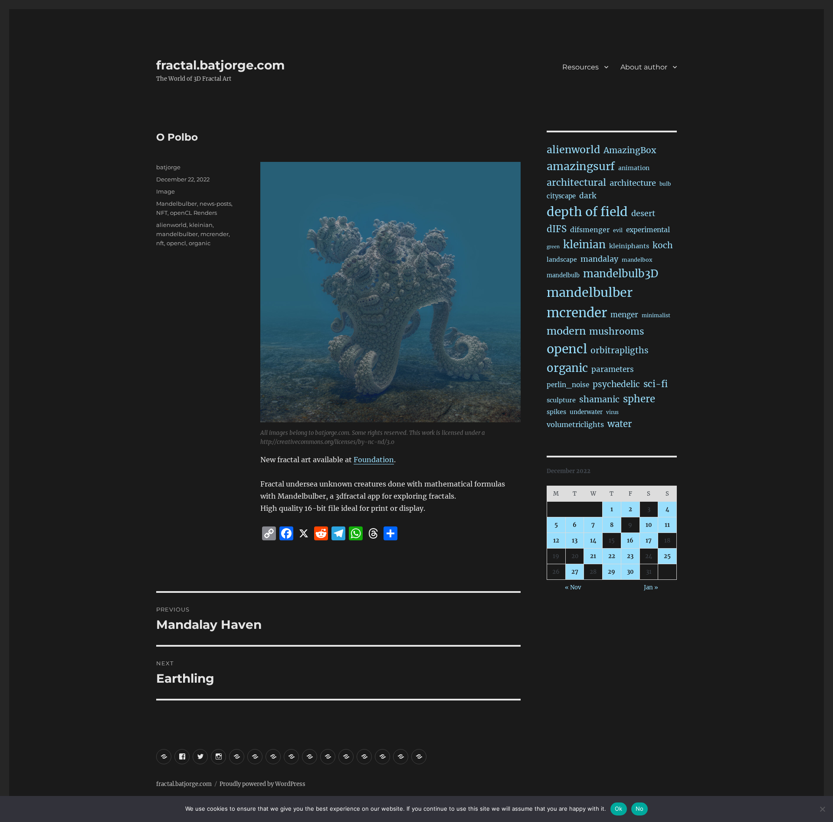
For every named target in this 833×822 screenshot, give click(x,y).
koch (663, 245)
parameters (612, 369)
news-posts (215, 203)
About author (643, 67)
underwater (586, 412)
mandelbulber (177, 233)
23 (630, 556)
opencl (176, 243)
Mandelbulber (176, 203)
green (553, 247)
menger (624, 314)
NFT (161, 212)
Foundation (374, 459)
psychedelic (616, 384)
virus (612, 412)
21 (593, 556)
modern (566, 331)
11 (667, 525)
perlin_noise (568, 385)
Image (165, 191)
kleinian (201, 224)
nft (160, 243)
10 (649, 525)
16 (630, 540)
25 (667, 556)
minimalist (656, 315)
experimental (648, 230)
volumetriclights (575, 424)
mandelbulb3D (620, 273)
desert (643, 213)
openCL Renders (193, 212)
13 (574, 540)
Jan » (651, 587)
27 (574, 571)
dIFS (557, 229)
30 (630, 571)
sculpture (561, 400)
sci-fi (655, 384)
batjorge (168, 167)
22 (611, 556)
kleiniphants (629, 246)
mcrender (214, 233)
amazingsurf (581, 166)
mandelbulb (563, 275)
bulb (665, 184)
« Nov (573, 587)
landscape (562, 259)
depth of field (587, 212)
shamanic (599, 399)
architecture (633, 183)
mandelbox (637, 259)
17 (649, 540)
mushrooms (616, 331)
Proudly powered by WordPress (262, 784)
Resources (580, 67)
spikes (556, 412)
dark (587, 196)
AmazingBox (629, 150)
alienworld (171, 224)
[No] (822, 809)
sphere (639, 399)
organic (199, 243)
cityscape (561, 196)
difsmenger (590, 229)
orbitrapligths (619, 350)
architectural (576, 182)
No (640, 808)
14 (593, 540)
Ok (619, 808)
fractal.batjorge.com (220, 65)
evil (618, 230)
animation (633, 168)
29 (611, 571)
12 (556, 540)
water (619, 424)
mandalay (599, 259)
